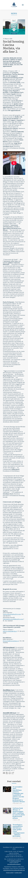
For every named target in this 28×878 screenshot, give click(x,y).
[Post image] (7, 789)
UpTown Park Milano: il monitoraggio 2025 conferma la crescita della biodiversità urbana (19, 813)
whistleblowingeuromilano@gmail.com (14, 870)
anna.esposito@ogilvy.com (12, 614)
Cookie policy (18, 872)
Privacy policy (10, 872)
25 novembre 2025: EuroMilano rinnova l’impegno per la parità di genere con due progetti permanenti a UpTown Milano (19, 794)
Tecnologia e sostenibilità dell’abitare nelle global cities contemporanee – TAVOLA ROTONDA (18, 830)
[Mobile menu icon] (23, 5)
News (14, 13)
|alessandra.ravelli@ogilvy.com (13, 619)
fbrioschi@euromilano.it (11, 641)
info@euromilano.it (15, 860)
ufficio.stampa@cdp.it (10, 631)
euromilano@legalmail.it (14, 864)
